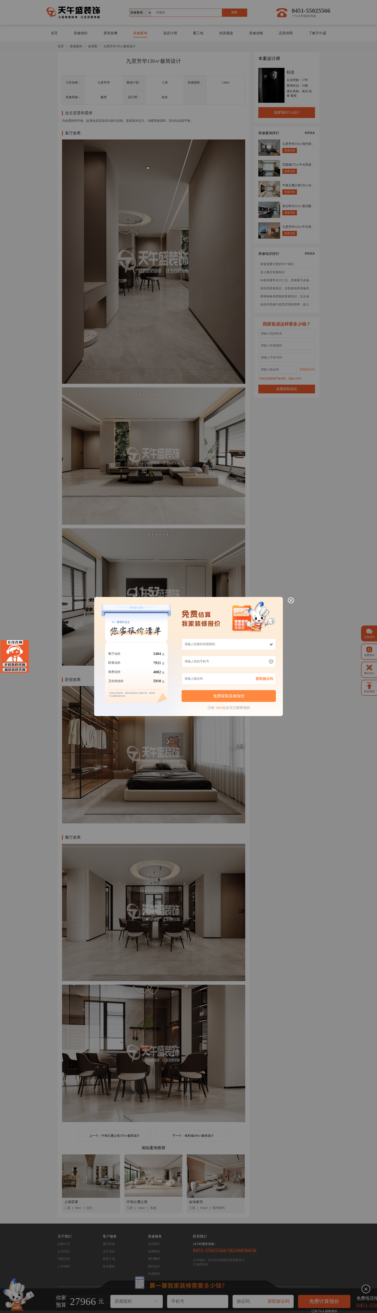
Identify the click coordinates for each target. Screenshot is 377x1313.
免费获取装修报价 (229, 696)
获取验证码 (264, 678)
